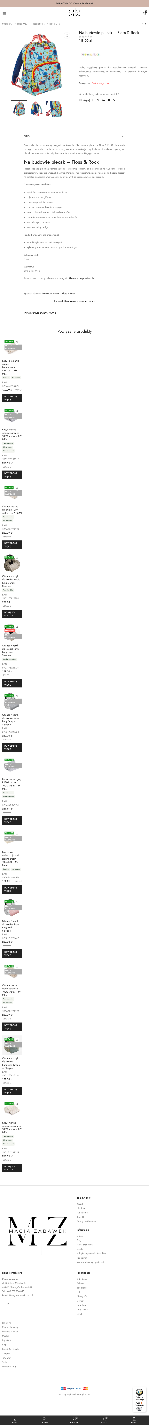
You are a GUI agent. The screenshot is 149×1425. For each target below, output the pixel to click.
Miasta (80, 1249)
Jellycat (80, 1301)
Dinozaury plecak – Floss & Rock (58, 293)
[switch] (139, 1409)
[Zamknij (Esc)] (37, 1403)
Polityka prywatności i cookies (91, 1253)
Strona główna (8, 23)
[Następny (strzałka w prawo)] (27, 1410)
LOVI (79, 1314)
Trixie (4, 1362)
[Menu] (144, 1389)
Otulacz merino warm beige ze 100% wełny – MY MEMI (12, 990)
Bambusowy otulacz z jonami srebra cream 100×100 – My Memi (10, 858)
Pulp (4, 1344)
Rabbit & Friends (10, 1349)
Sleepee (6, 1353)
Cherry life (82, 1296)
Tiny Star (6, 1357)
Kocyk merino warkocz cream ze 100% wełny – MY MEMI (12, 1127)
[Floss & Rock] (90, 54)
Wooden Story (9, 1366)
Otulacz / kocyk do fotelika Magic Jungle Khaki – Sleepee (11, 581)
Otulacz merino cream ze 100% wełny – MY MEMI (12, 510)
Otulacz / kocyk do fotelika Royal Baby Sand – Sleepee (10, 650)
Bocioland (82, 1287)
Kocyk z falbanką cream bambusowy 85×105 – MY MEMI (10, 367)
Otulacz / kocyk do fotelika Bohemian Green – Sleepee (11, 1063)
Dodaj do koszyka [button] (9, 614)
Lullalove (6, 1322)
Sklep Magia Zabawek (23, 23)
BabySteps (82, 1279)
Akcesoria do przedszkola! (82, 278)
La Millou (81, 1305)
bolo (79, 1292)
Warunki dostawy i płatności (90, 1262)
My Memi (6, 1340)
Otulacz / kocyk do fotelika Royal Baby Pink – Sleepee (10, 925)
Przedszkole (37, 23)
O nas (80, 1236)
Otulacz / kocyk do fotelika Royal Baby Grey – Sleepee (10, 719)
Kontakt (80, 1217)
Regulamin (82, 1257)
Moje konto (82, 1212)
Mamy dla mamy (10, 1327)
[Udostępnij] (28, 1403)
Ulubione (81, 1208)
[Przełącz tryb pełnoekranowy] (20, 1403)
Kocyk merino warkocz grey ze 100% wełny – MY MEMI (12, 434)
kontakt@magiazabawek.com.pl (17, 1295)
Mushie (5, 1336)
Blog (79, 1240)
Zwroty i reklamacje (86, 1221)
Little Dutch (82, 1309)
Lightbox (67, 35)
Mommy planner (10, 1331)
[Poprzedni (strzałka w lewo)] (13, 1410)
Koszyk (80, 1204)
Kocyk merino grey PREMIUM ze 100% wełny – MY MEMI (12, 784)
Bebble (80, 1283)
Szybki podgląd (17, 342)
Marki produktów (85, 1244)
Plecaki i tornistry (52, 23)
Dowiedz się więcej (10, 398)
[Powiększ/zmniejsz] (11, 1403)
